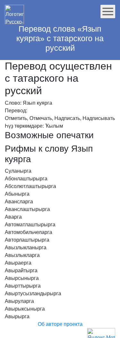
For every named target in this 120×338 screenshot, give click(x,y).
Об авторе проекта (60, 324)
